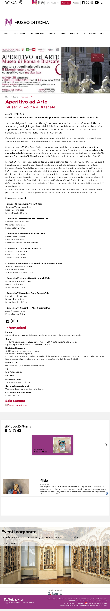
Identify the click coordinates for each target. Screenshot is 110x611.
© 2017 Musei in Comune (73, 603)
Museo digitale (37, 34)
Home (7, 97)
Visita (103, 34)
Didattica (75, 34)
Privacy (90, 603)
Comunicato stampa (18, 405)
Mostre (52, 34)
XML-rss (103, 605)
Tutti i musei (51, 3)
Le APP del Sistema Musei (40, 450)
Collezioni (19, 34)
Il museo (6, 34)
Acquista (66, 3)
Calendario (90, 34)
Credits (75, 605)
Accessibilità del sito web (89, 605)
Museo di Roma (31, 22)
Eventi (63, 34)
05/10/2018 (73, 489)
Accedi (76, 3)
